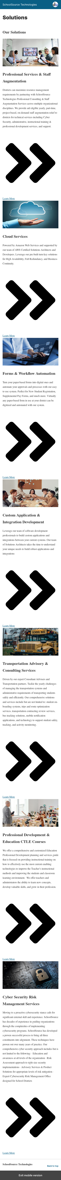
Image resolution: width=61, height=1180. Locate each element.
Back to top (52, 1166)
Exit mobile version (30, 1175)
